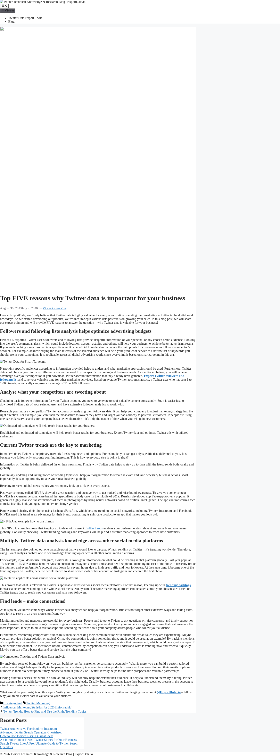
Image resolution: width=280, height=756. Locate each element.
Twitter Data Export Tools (25, 18)
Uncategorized (12, 703)
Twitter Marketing (38, 703)
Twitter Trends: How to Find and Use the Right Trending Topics (45, 711)
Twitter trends (94, 528)
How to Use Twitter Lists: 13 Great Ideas (26, 736)
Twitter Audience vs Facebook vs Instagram (28, 728)
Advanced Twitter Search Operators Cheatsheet (30, 732)
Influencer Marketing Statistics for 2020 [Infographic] (37, 707)
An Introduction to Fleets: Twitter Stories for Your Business (38, 739)
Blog (11, 21)
